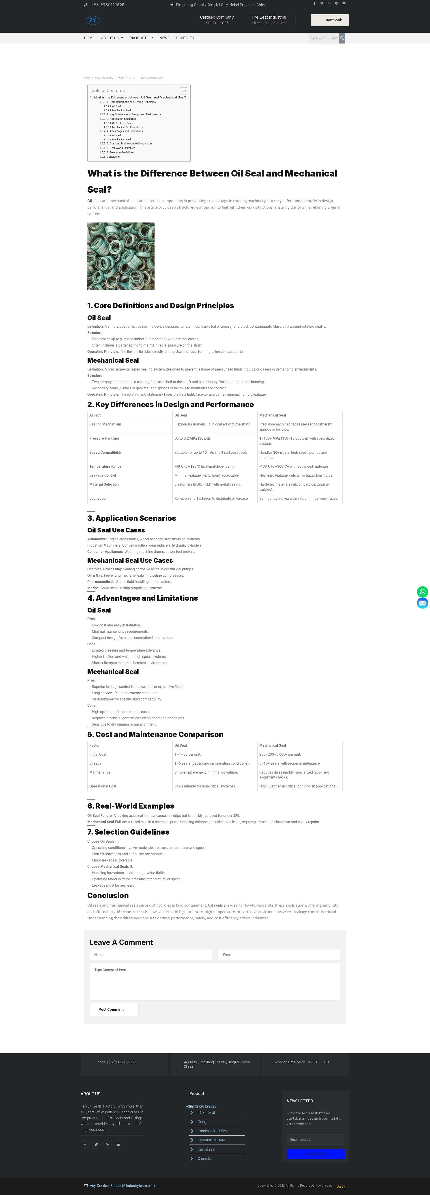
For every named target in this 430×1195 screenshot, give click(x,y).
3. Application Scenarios (121, 118)
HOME (89, 37)
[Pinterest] (336, 3)
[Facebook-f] (314, 3)
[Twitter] (322, 3)
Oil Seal (116, 106)
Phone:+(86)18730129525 (116, 1062)
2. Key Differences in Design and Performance (134, 114)
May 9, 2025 (127, 78)
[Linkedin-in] (118, 1144)
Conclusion (113, 156)
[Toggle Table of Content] (181, 91)
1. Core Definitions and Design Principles (131, 102)
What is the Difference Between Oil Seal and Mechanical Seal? (139, 97)
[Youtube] (344, 3)
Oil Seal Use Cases (122, 123)
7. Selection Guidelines (120, 152)
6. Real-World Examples (121, 148)
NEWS (164, 37)
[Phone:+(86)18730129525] (89, 1062)
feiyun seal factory (98, 78)
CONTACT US (187, 37)
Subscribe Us (316, 1153)
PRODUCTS (139, 37)
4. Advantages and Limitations (125, 131)
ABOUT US (110, 37)
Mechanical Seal (121, 110)
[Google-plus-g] (329, 3)
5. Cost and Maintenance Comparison (129, 143)
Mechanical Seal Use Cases (127, 127)
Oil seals (94, 200)
